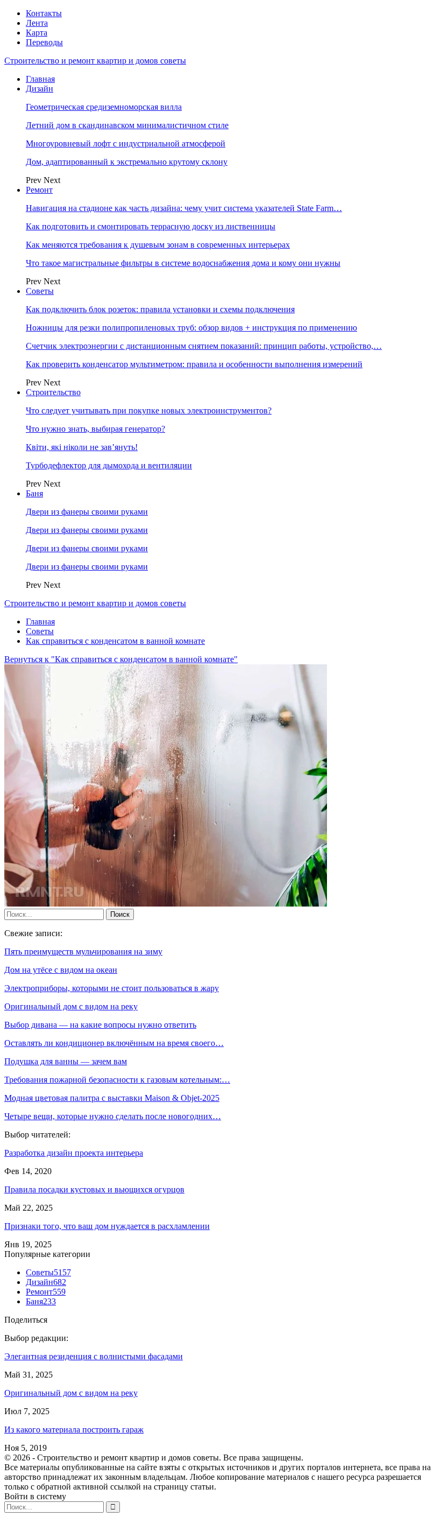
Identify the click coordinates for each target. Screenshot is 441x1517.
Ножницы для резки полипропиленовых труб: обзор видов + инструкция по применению (191, 327)
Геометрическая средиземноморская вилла (104, 106)
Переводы (44, 42)
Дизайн (39, 88)
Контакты (44, 13)
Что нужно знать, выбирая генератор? (95, 428)
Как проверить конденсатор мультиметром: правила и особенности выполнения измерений (194, 364)
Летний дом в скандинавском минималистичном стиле (127, 125)
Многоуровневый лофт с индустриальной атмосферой (125, 143)
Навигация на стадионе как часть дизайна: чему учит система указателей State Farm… (184, 208)
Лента (37, 22)
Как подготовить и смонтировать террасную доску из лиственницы (150, 226)
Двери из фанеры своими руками (87, 511)
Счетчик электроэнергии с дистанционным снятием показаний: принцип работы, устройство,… (204, 345)
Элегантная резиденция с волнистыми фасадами (93, 1356)
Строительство (53, 392)
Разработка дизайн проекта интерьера (73, 1152)
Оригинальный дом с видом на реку (71, 1392)
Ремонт (39, 189)
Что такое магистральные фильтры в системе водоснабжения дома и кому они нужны (183, 263)
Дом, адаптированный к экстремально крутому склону (126, 161)
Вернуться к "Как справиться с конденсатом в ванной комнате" (121, 659)
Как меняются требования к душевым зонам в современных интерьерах (158, 244)
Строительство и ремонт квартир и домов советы (95, 60)
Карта (36, 32)
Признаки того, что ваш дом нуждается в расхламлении (107, 1226)
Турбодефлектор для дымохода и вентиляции (109, 465)
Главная (40, 78)
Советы (40, 291)
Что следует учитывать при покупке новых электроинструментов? (149, 410)
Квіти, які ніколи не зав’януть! (82, 447)
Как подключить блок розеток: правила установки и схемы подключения (160, 309)
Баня (34, 493)
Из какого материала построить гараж (74, 1429)
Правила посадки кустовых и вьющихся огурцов (94, 1189)
